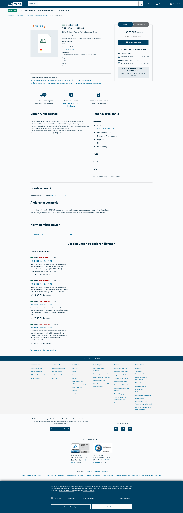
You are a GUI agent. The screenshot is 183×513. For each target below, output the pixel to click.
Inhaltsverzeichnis (56, 80)
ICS (68, 80)
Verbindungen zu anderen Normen (90, 83)
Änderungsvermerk (39, 83)
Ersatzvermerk (85, 80)
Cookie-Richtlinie (88, 491)
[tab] (53, 234)
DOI (75, 80)
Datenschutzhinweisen (66, 491)
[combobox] (90, 3)
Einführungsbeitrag (39, 80)
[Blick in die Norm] (44, 41)
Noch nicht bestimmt (69, 49)
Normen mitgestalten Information (62, 83)
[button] (161, 4)
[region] (91, 494)
